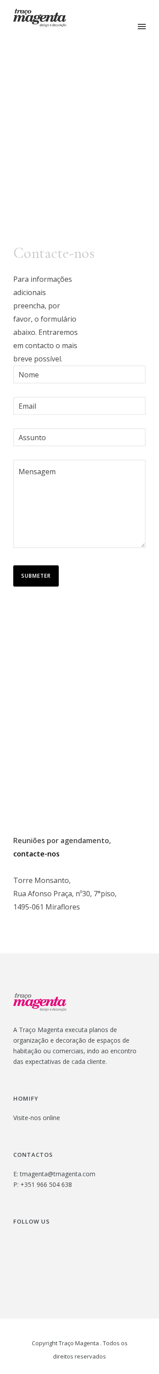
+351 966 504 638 (46, 1184)
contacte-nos (36, 854)
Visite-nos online (36, 1117)
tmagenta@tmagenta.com (57, 1174)
